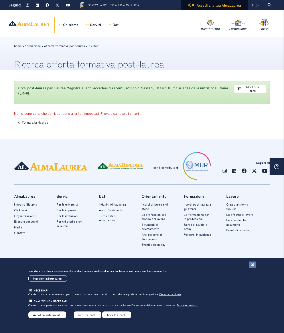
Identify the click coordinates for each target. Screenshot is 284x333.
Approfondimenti (110, 210)
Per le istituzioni (67, 216)
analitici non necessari (50, 301)
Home (18, 46)
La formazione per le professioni (196, 216)
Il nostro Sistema (25, 204)
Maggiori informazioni (47, 278)
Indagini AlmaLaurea (112, 204)
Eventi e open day (154, 244)
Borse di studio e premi (195, 226)
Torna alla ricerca (35, 122)
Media (18, 227)
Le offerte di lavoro (239, 214)
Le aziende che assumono (236, 222)
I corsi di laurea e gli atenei (155, 206)
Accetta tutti (116, 315)
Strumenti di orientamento (150, 226)
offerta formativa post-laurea (64, 46)
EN (258, 5)
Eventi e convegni (26, 221)
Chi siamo (70, 24)
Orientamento (210, 29)
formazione (33, 46)
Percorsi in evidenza (197, 234)
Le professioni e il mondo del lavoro (154, 216)
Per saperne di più (170, 294)
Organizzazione (24, 216)
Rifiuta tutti (87, 315)
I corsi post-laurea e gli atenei (197, 206)
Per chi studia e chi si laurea (69, 223)
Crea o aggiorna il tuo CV (238, 206)
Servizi (95, 24)
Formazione (238, 29)
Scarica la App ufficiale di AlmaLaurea (113, 5)
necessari (41, 290)
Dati (116, 24)
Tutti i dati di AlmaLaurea (107, 218)
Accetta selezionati (47, 315)
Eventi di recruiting (238, 230)
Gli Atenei (20, 210)
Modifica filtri (252, 89)
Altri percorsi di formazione (152, 236)
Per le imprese (66, 210)
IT (252, 5)
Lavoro (264, 29)
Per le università (67, 204)
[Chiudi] (252, 265)
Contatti (19, 232)
